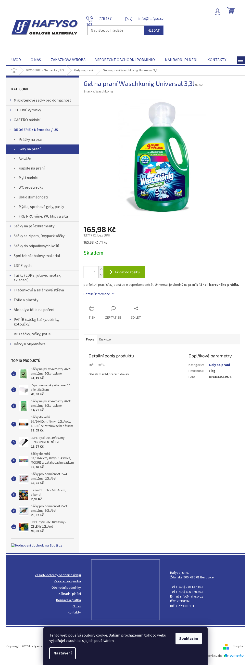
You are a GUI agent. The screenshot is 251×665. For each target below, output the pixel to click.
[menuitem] (16, 60)
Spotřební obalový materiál (37, 256)
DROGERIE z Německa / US (36, 129)
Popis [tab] (90, 339)
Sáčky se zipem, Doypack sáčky (39, 236)
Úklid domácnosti (33, 197)
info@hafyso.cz (191, 596)
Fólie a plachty (26, 300)
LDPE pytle (23, 265)
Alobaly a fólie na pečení (34, 310)
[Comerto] (234, 655)
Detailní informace (97, 294)
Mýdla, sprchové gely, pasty (41, 206)
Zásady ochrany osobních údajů (58, 575)
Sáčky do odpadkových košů (36, 246)
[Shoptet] (228, 646)
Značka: (98, 91)
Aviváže (25, 158)
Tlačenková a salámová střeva (39, 290)
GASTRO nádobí (27, 120)
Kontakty (74, 612)
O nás (77, 606)
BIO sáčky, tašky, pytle (32, 334)
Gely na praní (29, 149)
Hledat (154, 30)
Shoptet (239, 646)
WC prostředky (31, 187)
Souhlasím (188, 638)
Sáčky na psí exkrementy (34, 226)
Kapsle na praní (32, 168)
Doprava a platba (68, 600)
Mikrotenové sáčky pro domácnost (42, 100)
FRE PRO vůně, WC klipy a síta (43, 216)
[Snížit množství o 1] (101, 275)
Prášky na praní (31, 139)
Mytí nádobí (28, 178)
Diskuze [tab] (105, 339)
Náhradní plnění (70, 594)
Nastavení (62, 653)
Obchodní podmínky (66, 588)
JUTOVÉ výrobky (27, 110)
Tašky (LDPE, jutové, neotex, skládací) (37, 278)
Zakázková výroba (67, 581)
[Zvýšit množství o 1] (101, 269)
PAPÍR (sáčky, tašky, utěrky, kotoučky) (36, 322)
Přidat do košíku (127, 272)
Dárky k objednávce (30, 344)
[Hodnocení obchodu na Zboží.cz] (36, 545)
